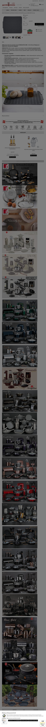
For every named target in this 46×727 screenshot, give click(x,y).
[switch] (4, 722)
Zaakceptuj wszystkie (33, 720)
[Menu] (6, 714)
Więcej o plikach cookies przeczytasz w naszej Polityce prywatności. (11, 718)
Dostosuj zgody (24, 720)
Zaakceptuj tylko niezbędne (14, 720)
